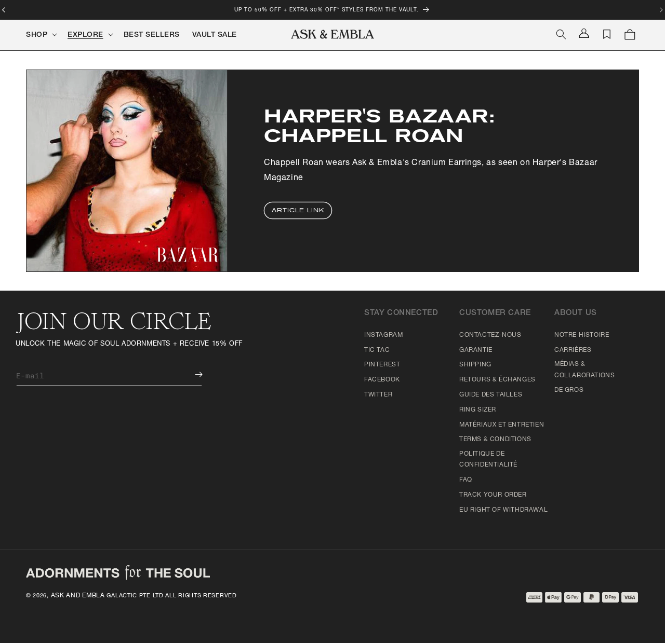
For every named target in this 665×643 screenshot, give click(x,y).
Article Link (298, 210)
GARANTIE (476, 350)
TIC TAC (377, 350)
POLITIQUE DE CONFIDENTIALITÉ (488, 460)
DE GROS (568, 390)
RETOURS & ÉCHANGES (497, 380)
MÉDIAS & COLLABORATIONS (584, 370)
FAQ (465, 480)
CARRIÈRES (572, 350)
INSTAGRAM (383, 335)
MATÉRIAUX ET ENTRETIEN (501, 425)
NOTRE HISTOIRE (581, 335)
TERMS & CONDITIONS (495, 439)
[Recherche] (561, 34)
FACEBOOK (382, 380)
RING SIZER (477, 410)
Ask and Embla (78, 596)
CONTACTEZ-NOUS (490, 335)
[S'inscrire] (191, 374)
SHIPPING (475, 365)
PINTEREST (382, 365)
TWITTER (378, 395)
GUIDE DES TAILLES (490, 395)
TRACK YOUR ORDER (493, 495)
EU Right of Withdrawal (503, 510)
